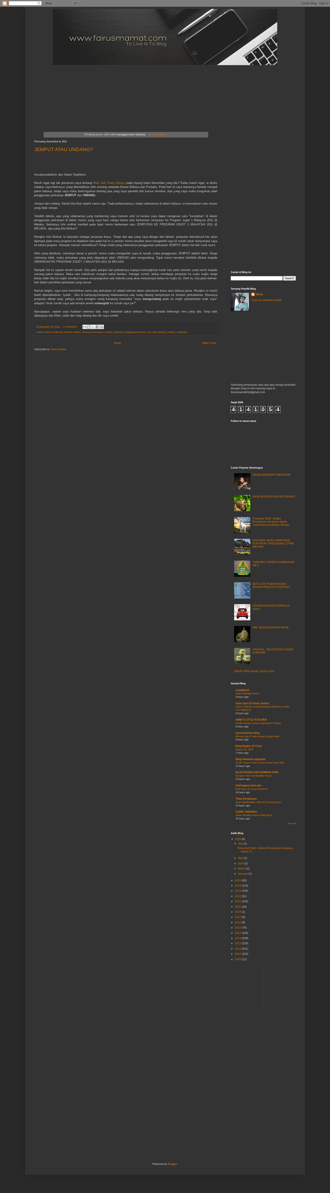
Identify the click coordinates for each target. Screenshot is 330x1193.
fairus (259, 294)
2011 (238, 948)
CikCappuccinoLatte (248, 785)
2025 (238, 880)
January (243, 873)
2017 (238, 917)
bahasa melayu (72, 332)
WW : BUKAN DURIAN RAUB (270, 627)
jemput (108, 332)
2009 (238, 959)
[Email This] (84, 327)
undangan (181, 332)
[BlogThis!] (89, 327)
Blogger (172, 1164)
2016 (238, 922)
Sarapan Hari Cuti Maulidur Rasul (253, 775)
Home (117, 343)
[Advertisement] (143, 93)
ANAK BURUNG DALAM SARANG (274, 496)
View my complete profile (266, 300)
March (242, 868)
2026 (238, 839)
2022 (238, 896)
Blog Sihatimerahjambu (250, 759)
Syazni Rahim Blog (247, 733)
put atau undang (157, 332)
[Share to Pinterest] (101, 327)
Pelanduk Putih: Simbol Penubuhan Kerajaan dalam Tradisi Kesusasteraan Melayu (271, 522)
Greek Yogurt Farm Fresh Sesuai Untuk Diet (259, 762)
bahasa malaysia (53, 332)
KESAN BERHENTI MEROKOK (271, 474)
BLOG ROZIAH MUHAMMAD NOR (256, 772)
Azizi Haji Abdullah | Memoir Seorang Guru (258, 802)
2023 (238, 890)
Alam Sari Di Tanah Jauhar (252, 703)
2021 (238, 901)
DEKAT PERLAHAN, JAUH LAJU (254, 671)
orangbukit (242, 690)
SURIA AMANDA (246, 811)
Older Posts (209, 343)
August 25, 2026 (244, 749)
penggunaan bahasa (136, 332)
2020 (238, 906)
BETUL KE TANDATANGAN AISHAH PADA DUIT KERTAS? (271, 585)
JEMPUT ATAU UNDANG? (63, 149)
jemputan (118, 332)
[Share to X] (93, 327)
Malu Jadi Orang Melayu (109, 183)
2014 (238, 933)
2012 (238, 943)
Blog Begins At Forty (248, 746)
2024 (238, 885)
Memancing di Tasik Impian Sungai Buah (257, 736)
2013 (238, 938)
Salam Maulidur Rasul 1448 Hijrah (253, 815)
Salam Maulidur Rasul (247, 693)
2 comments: (70, 326)
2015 (238, 927)
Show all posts (157, 134)
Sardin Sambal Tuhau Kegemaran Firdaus (258, 723)
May (241, 858)
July (241, 843)
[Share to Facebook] (97, 327)
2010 (238, 953)
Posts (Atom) (58, 349)
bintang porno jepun (92, 332)
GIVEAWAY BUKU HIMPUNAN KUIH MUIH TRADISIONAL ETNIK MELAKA (273, 543)
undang (171, 332)
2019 (238, 911)
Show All (292, 823)
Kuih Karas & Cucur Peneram (251, 789)
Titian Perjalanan (246, 798)
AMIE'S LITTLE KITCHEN (251, 719)
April (241, 863)
